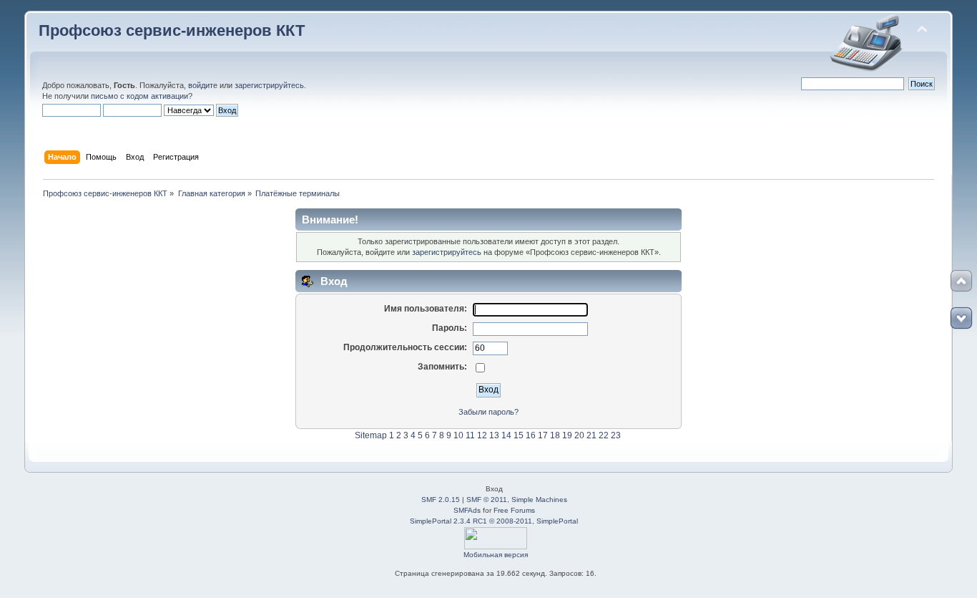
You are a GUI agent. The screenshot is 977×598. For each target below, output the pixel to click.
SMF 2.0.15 (440, 499)
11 (470, 435)
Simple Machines (539, 499)
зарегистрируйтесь (269, 85)
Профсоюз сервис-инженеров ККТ (172, 30)
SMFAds (467, 510)
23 (616, 435)
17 (543, 435)
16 (531, 435)
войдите (202, 85)
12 (482, 435)
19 (567, 435)
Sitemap (371, 435)
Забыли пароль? (488, 411)
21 (591, 435)
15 (519, 435)
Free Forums (514, 510)
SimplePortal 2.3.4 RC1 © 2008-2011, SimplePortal (494, 521)
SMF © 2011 (486, 499)
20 (579, 435)
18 (555, 435)
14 (506, 435)
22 (604, 435)
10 (458, 435)
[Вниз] (961, 318)
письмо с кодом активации (139, 96)
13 (494, 435)
